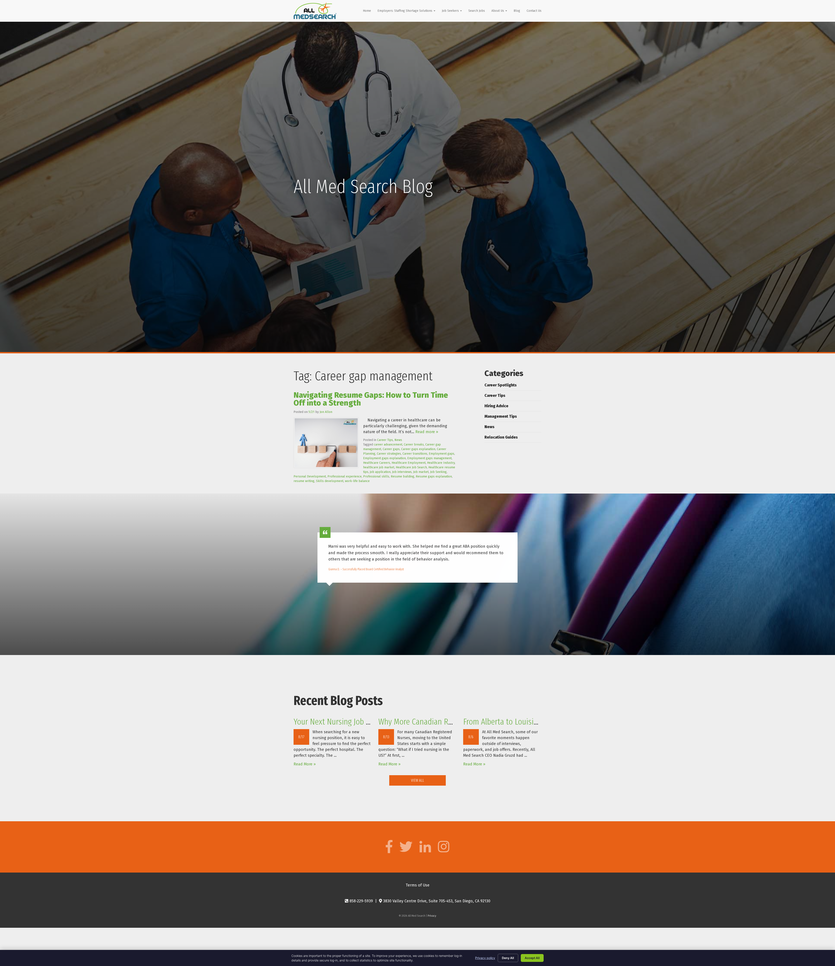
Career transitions (414, 454)
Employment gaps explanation (384, 458)
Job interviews (402, 472)
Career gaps (391, 449)
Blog (517, 11)
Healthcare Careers (376, 463)
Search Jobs (476, 11)
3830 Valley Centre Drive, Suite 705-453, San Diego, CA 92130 (436, 901)
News (398, 440)
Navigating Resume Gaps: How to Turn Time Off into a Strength (371, 399)
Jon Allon (326, 412)
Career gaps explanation (418, 449)
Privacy (432, 915)
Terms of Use (417, 885)
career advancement (388, 444)
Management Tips (500, 416)
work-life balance (357, 481)
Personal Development (310, 476)
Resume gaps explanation (434, 476)
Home (367, 11)
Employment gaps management (429, 458)
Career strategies (389, 454)
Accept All (532, 958)
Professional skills (376, 476)
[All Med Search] (315, 10)
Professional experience (344, 476)
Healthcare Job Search (411, 467)
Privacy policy (485, 958)
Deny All (508, 958)
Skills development (329, 481)
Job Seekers (451, 11)
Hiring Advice (496, 406)
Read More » (305, 764)
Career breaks (414, 444)
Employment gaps (441, 454)
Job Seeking (438, 472)
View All (417, 780)
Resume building (402, 476)
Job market (421, 472)
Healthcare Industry (441, 463)
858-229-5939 (360, 901)
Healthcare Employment (409, 463)
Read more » (426, 431)
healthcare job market (378, 467)
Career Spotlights (500, 385)
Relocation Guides (501, 437)
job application (380, 472)
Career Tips (385, 440)
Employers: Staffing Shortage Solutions (405, 11)
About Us (498, 11)
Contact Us (534, 11)
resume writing (304, 481)
